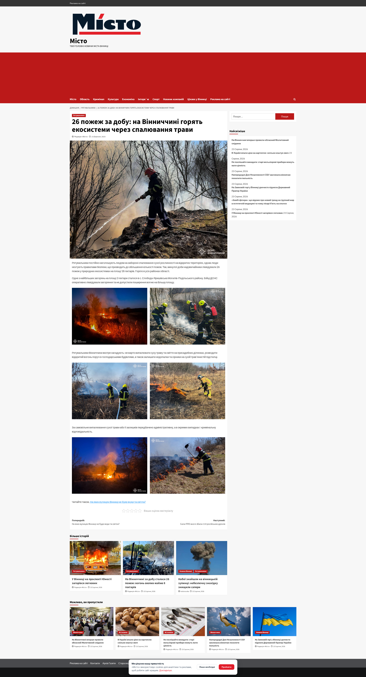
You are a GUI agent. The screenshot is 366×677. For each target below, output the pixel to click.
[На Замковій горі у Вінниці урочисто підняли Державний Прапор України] (274, 621)
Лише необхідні (207, 667)
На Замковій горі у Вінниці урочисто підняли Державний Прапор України (261, 189)
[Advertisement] (183, 74)
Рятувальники (78, 115)
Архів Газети (109, 663)
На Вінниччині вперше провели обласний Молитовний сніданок (260, 142)
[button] (294, 99)
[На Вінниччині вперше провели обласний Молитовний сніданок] (91, 621)
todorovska (185, 591)
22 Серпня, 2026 (198, 591)
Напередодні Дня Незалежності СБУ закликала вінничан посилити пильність (261, 176)
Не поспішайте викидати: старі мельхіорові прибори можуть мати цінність (263, 164)
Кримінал (98, 99)
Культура (113, 99)
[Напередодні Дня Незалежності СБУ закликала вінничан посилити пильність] (229, 621)
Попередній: (96, 522)
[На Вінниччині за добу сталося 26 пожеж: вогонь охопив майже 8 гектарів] (148, 558)
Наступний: (202, 522)
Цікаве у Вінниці (197, 99)
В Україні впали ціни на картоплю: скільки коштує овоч (260, 153)
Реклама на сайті (77, 3)
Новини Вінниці (186, 571)
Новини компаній (173, 99)
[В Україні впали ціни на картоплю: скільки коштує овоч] (137, 621)
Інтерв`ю (143, 99)
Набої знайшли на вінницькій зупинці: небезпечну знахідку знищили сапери (198, 583)
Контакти (95, 663)
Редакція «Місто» (81, 137)
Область (84, 99)
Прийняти (226, 667)
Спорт (156, 99)
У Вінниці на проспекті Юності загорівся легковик (92, 581)
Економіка (128, 99)
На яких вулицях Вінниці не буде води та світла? (118, 501)
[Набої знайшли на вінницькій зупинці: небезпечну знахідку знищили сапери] (201, 558)
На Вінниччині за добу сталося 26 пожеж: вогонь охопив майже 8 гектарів (147, 583)
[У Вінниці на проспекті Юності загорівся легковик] (95, 558)
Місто (78, 41)
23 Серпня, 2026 (96, 587)
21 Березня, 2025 (99, 137)
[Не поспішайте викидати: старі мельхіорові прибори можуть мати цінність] (183, 621)
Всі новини (123, 632)
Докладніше (165, 670)
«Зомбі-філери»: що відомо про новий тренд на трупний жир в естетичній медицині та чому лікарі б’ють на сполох (263, 202)
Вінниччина (77, 632)
